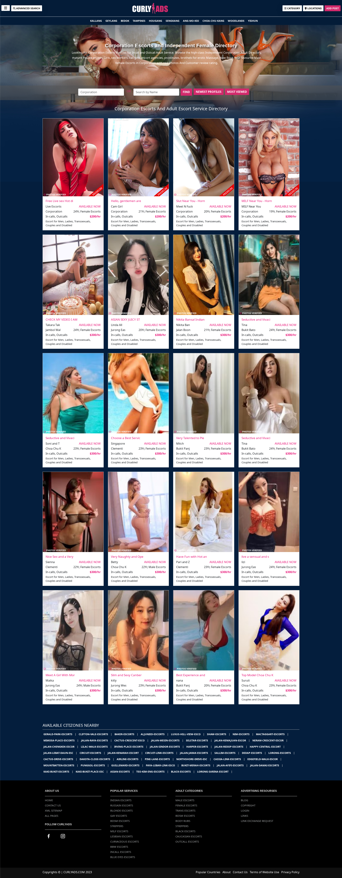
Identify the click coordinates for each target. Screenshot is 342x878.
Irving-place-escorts (130, 746)
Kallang (96, 20)
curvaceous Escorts (124, 841)
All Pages (51, 815)
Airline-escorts (129, 759)
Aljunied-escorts (155, 734)
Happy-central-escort (267, 746)
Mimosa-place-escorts (61, 740)
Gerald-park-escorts (59, 734)
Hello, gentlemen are (126, 201)
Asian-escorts (122, 771)
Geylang (111, 20)
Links (244, 815)
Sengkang (173, 20)
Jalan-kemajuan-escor (232, 740)
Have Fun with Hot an (191, 557)
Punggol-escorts (95, 765)
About (226, 872)
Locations (314, 8)
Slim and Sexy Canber (126, 675)
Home (49, 800)
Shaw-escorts (218, 734)
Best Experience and (190, 675)
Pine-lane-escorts (159, 759)
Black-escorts (183, 771)
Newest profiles (208, 92)
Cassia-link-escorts (229, 759)
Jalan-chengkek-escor (60, 746)
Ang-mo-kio (191, 20)
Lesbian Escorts (121, 836)
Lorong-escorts (281, 753)
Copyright (248, 805)
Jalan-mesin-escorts (167, 740)
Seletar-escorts (199, 740)
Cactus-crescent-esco (131, 740)
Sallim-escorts (226, 753)
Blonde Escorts (121, 810)
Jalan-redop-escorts (230, 746)
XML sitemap (53, 810)
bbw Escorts (119, 846)
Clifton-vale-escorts (95, 734)
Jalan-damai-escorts (266, 765)
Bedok (125, 20)
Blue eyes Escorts (122, 857)
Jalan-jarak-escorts (196, 753)
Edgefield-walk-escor (264, 759)
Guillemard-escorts (127, 765)
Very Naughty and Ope (127, 557)
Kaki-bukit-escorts (58, 771)
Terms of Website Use (264, 872)
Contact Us (53, 805)
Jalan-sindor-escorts (167, 746)
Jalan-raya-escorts (96, 740)
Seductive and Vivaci (256, 319)
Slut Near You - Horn (190, 201)
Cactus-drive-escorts (60, 759)
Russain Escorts (121, 805)
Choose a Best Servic (125, 438)
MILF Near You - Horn (257, 201)
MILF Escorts (119, 831)
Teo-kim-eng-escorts (152, 771)
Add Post (332, 8)
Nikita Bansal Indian (190, 319)
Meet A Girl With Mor (60, 675)
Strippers (116, 826)
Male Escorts (184, 800)
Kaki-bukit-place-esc (92, 771)
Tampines (139, 20)
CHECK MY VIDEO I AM (61, 319)
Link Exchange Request (257, 821)
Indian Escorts (120, 800)
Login (245, 810)
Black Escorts (185, 831)
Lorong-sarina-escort (214, 771)
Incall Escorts (120, 852)
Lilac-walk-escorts (96, 746)
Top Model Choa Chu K (257, 675)
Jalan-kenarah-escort (125, 753)
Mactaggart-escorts (272, 734)
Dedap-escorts (254, 753)
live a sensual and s (255, 557)
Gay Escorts (118, 815)
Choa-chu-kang (214, 20)
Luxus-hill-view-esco (187, 734)
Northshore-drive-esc (193, 759)
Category (293, 8)
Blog (244, 800)
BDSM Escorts (120, 821)
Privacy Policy (290, 872)
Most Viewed (237, 92)
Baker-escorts (126, 734)
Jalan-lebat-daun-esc (60, 753)
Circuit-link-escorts (161, 753)
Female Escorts (186, 805)
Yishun (253, 20)
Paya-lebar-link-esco (162, 765)
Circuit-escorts (92, 753)
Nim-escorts (243, 734)
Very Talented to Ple (190, 438)
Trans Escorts (185, 810)
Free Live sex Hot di (59, 201)
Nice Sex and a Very (59, 557)
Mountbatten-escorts (60, 765)
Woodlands (236, 20)
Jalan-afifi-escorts (232, 765)
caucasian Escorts (188, 836)
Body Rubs (182, 821)
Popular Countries (208, 872)
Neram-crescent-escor (269, 740)
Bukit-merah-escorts (197, 765)
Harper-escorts (199, 746)
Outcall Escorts (187, 841)
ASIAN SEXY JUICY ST (125, 319)
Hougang (156, 20)
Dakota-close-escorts (97, 759)
